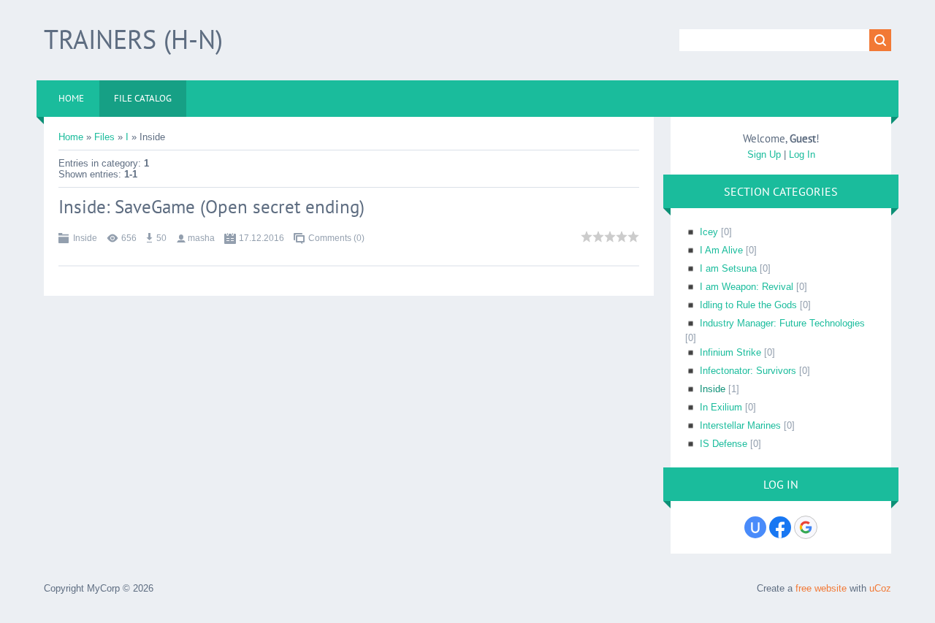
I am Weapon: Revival (746, 286)
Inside (85, 238)
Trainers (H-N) (133, 39)
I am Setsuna (728, 268)
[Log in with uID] (755, 527)
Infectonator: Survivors (748, 370)
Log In (802, 154)
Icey (709, 231)
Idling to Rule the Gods (748, 304)
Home (70, 136)
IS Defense (723, 443)
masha (201, 238)
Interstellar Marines (740, 425)
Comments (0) (336, 238)
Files (104, 136)
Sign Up (764, 154)
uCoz (880, 588)
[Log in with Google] (805, 527)
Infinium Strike (730, 352)
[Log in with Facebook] (780, 527)
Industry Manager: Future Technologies (782, 323)
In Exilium (721, 407)
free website (821, 588)
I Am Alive (721, 250)
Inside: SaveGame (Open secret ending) (211, 206)
